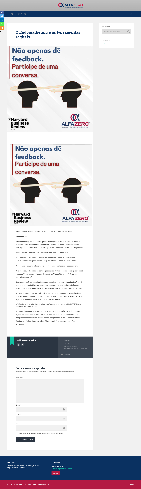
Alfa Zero (66, 343)
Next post (66, 354)
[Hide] (1, 31)
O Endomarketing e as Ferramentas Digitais (48, 34)
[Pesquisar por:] (116, 31)
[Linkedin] (2, 20)
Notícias (22, 14)
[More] (2, 28)
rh (77, 348)
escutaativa (67, 346)
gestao (74, 346)
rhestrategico (83, 348)
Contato (55, 473)
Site (11, 14)
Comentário (19, 377)
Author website (22, 344)
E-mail (18, 414)
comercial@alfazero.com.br (62, 469)
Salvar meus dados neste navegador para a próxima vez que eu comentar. (41, 433)
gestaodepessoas (69, 348)
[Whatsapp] (2, 24)
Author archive (18, 344)
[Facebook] (2, 12)
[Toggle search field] (130, 14)
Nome (18, 405)
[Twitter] (2, 16)
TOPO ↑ (131, 484)
